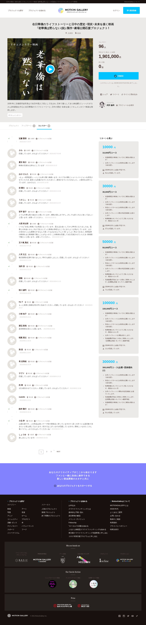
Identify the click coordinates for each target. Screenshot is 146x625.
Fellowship (72, 522)
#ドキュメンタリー (15, 115)
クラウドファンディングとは (80, 509)
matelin (22, 396)
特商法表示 (114, 529)
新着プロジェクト (48, 512)
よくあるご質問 (116, 512)
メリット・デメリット (77, 519)
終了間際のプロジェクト (50, 515)
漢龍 (20, 278)
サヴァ (21, 373)
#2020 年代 (114, 509)
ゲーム (24, 515)
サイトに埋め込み (130, 94)
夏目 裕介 (23, 162)
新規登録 (132, 10)
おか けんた (23, 174)
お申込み (72, 505)
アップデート (28, 125)
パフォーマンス (28, 526)
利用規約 (113, 522)
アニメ (10, 515)
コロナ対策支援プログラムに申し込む (83, 536)
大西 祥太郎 (23, 223)
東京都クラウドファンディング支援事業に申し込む (86, 533)
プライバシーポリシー (118, 526)
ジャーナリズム (13, 533)
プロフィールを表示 (126, 105)
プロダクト (26, 519)
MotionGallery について (132, 2)
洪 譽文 (22, 187)
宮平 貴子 (23, 211)
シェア (105, 94)
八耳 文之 (23, 254)
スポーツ (10, 529)
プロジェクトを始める (37, 10)
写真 (9, 512)
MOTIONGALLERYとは (119, 505)
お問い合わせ (115, 515)
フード (24, 529)
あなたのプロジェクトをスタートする (74, 485)
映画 (79, 33)
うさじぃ (22, 199)
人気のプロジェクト (49, 509)
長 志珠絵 (23, 361)
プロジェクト (14, 125)
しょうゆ (22, 434)
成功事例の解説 (75, 515)
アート (24, 509)
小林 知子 (23, 313)
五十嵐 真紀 (23, 242)
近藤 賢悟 (23, 138)
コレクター (44, 125)
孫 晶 (21, 349)
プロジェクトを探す (15, 10)
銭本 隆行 (23, 408)
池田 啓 (22, 266)
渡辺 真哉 (23, 325)
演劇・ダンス (12, 522)
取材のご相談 (115, 519)
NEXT (58, 451)
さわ (20, 150)
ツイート (116, 94)
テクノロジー (12, 526)
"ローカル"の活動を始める (79, 526)
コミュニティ (12, 519)
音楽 (23, 512)
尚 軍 (21, 385)
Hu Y (21, 301)
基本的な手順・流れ (76, 512)
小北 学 (22, 420)
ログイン (116, 10)
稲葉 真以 (23, 337)
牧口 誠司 (23, 290)
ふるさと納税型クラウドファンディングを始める (86, 529)
